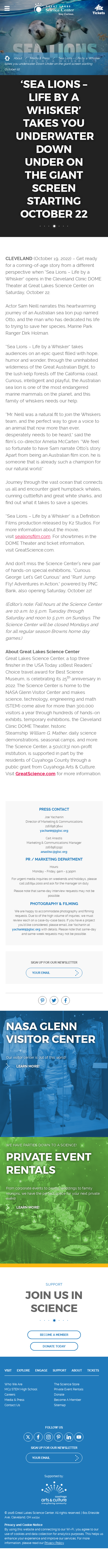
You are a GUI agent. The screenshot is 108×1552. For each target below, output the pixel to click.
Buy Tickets (98, 9)
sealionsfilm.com (32, 536)
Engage (41, 1370)
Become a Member (54, 1335)
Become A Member (67, 1400)
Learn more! (27, 1066)
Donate (59, 1394)
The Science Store (66, 1384)
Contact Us (12, 1405)
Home (7, 58)
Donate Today (54, 1346)
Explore (23, 1370)
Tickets (93, 1370)
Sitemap (60, 1405)
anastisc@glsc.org (54, 852)
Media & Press (39, 58)
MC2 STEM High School (21, 1389)
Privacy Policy (54, 1543)
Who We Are (13, 1384)
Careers (10, 1394)
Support (59, 1370)
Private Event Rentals (68, 1389)
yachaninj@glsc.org (54, 830)
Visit (8, 1370)
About (18, 58)
